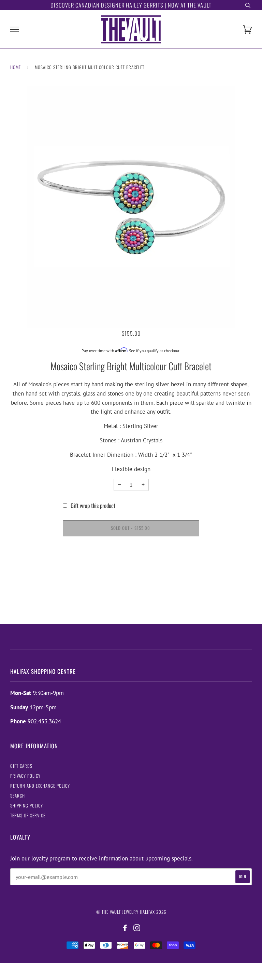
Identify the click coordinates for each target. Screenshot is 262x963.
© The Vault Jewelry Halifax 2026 (131, 912)
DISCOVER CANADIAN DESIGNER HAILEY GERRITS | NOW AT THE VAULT (131, 5)
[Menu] (14, 29)
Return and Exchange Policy (40, 786)
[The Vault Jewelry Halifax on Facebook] (125, 928)
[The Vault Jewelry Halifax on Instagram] (137, 928)
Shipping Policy (26, 805)
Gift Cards (21, 766)
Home (15, 67)
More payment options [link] (131, 567)
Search (17, 795)
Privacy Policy (25, 776)
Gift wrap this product (93, 505)
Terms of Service (27, 815)
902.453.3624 (44, 721)
